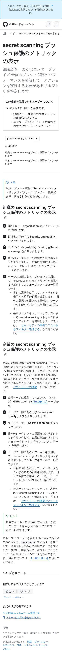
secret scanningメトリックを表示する (39, 33)
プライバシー (41, 641)
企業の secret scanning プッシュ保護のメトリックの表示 (29, 347)
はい (11, 591)
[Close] (52, 5)
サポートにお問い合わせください (23, 617)
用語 (29, 641)
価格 (19, 645)
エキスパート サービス (36, 645)
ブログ (6, 648)
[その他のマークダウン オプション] (37, 138)
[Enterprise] (40, 401)
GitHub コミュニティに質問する (23, 612)
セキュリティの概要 (25, 386)
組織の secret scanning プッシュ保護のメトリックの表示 (29, 210)
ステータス (8, 645)
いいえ (27, 591)
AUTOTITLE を (40, 558)
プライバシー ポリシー (13, 597)
